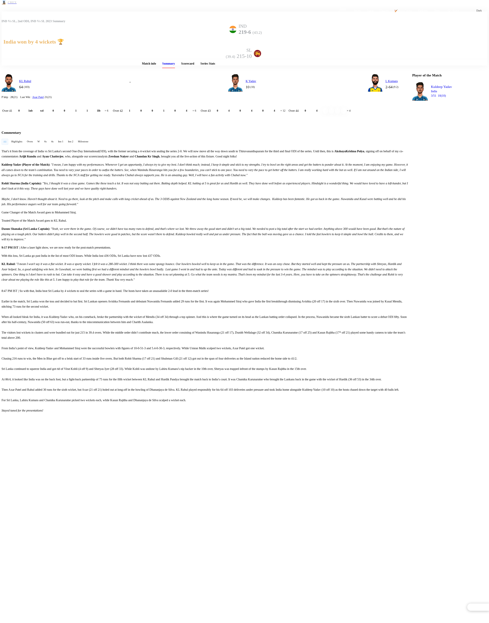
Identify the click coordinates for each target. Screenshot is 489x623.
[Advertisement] (441, 125)
